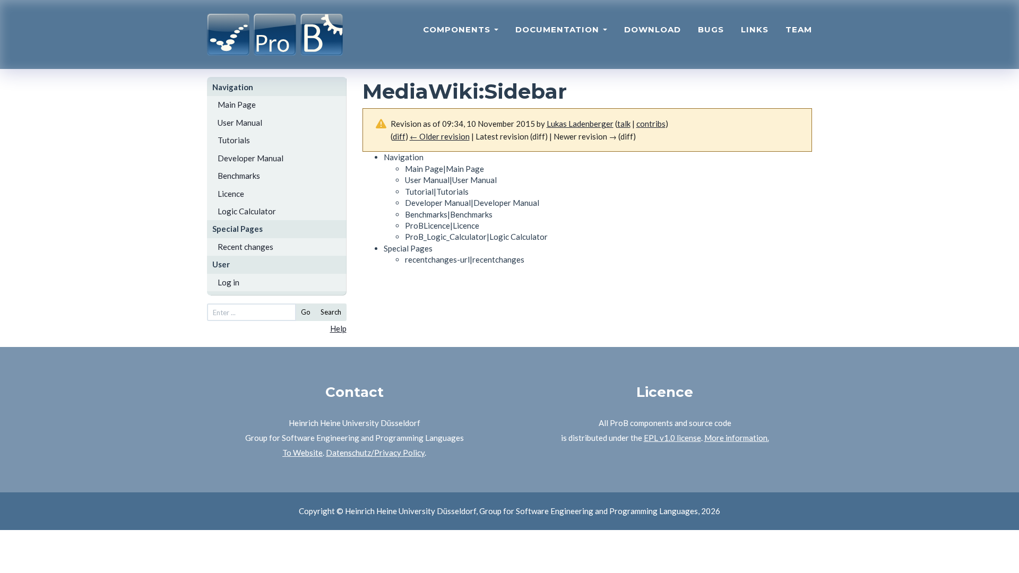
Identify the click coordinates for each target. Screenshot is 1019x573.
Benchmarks (239, 175)
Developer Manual (250, 158)
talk (624, 123)
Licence (231, 193)
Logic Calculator (247, 211)
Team (798, 29)
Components (458, 29)
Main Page (237, 104)
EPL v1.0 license (672, 437)
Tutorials (234, 140)
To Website (302, 452)
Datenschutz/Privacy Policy (375, 452)
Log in (228, 282)
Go (305, 312)
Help (338, 328)
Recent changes (245, 246)
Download (652, 29)
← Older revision (440, 136)
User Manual (240, 122)
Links (754, 29)
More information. (736, 437)
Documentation (558, 29)
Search (331, 312)
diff (399, 136)
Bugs (711, 29)
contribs (651, 123)
